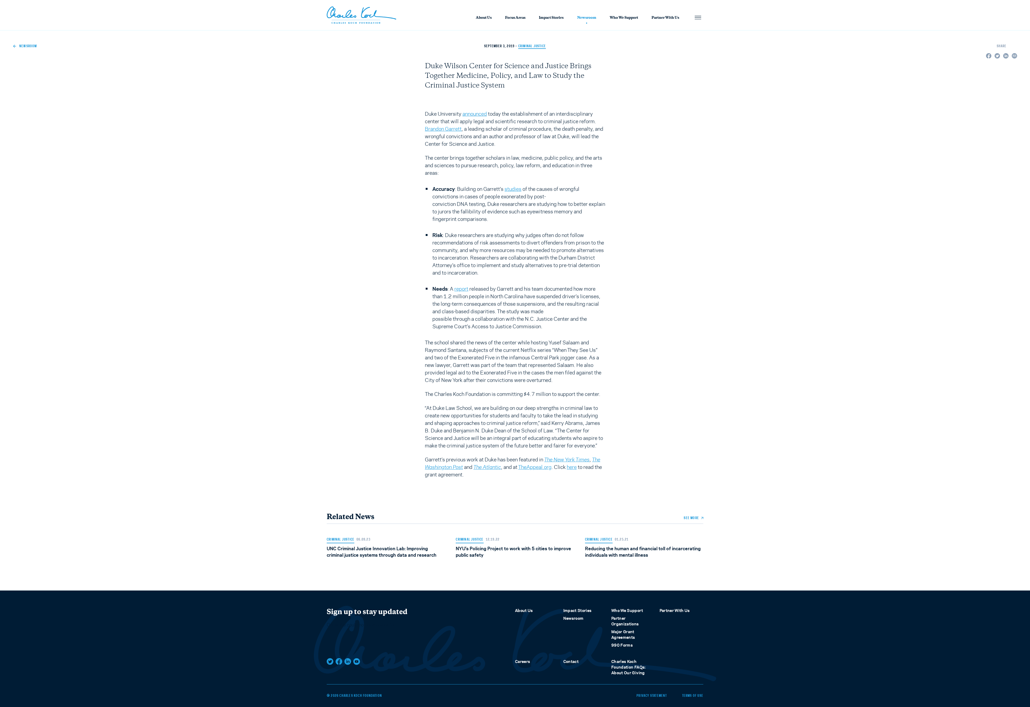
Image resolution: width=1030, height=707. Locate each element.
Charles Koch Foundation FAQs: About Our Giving (628, 667)
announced (474, 114)
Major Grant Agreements (623, 634)
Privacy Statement (652, 695)
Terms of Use (692, 695)
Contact (571, 661)
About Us (484, 18)
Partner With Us (665, 18)
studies (513, 189)
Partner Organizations (625, 621)
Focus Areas (515, 18)
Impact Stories (551, 18)
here (572, 467)
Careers (522, 661)
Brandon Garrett (443, 129)
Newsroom (586, 18)
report (461, 289)
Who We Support (624, 18)
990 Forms (622, 645)
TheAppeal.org (534, 467)
